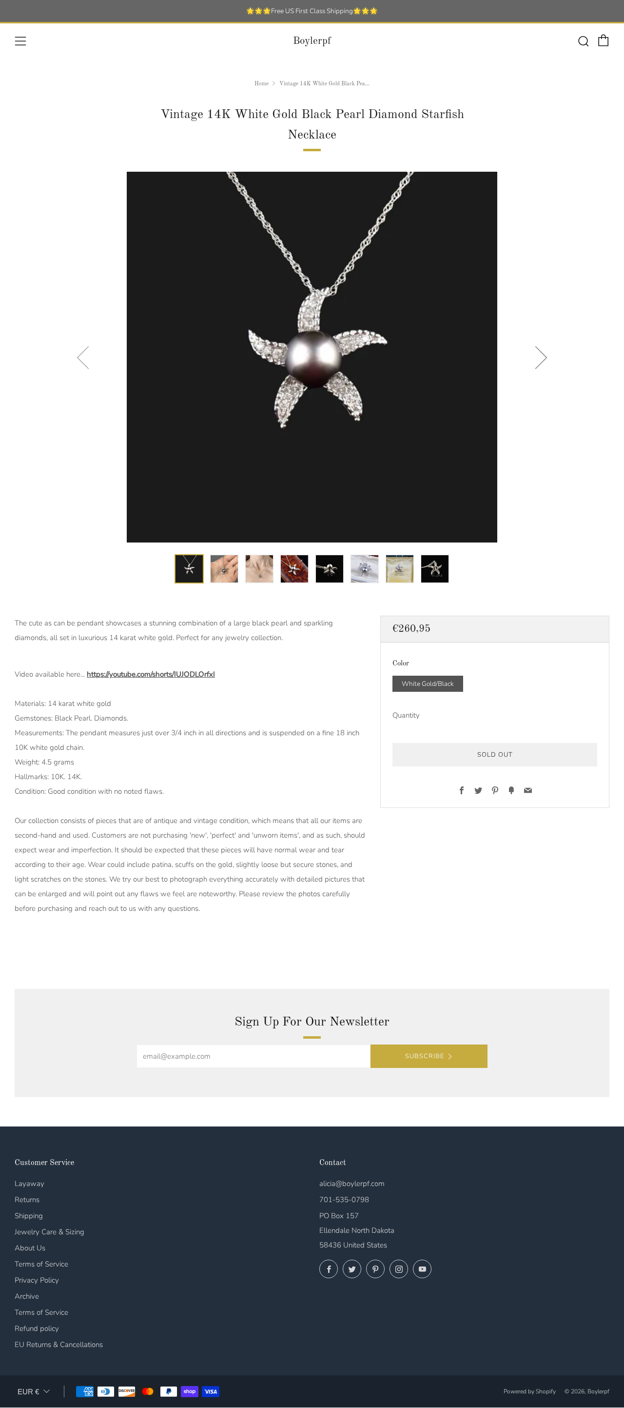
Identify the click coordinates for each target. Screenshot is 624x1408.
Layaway (29, 1183)
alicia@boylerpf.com (352, 1183)
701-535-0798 (344, 1200)
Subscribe (424, 1056)
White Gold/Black (428, 683)
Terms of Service (41, 1264)
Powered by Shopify (530, 1391)
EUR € (28, 1392)
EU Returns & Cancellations (59, 1344)
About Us (30, 1248)
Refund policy (37, 1328)
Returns (27, 1200)
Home (261, 84)
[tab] (189, 568)
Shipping (29, 1216)
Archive (27, 1296)
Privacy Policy (37, 1280)
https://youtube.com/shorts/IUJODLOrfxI (151, 674)
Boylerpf (312, 41)
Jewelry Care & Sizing (49, 1232)
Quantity (406, 716)
